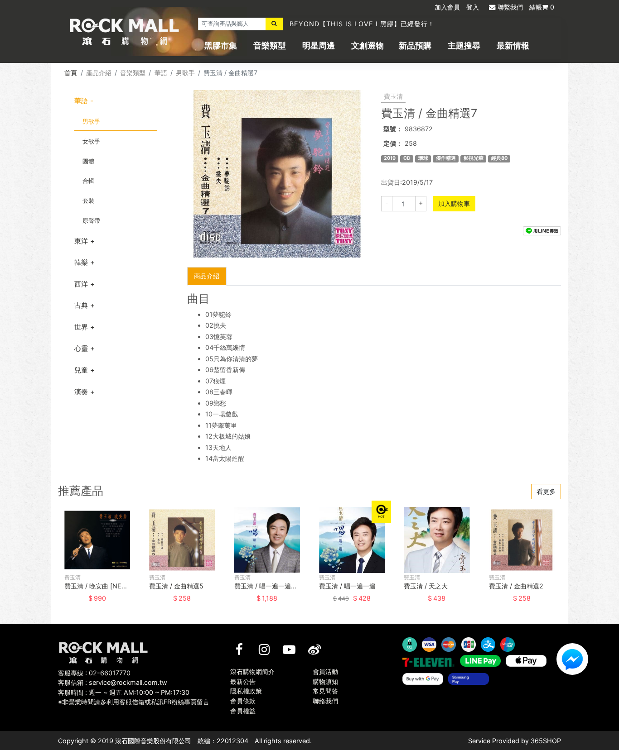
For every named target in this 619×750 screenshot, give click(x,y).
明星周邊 (318, 45)
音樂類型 (269, 45)
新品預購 (415, 45)
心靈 (81, 348)
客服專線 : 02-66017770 (94, 673)
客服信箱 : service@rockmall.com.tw (112, 682)
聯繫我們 (510, 7)
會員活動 (325, 671)
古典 (81, 305)
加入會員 (447, 7)
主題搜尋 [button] (464, 45)
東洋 (81, 241)
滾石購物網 (124, 31)
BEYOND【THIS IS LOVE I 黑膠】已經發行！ (362, 24)
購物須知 (325, 681)
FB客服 (572, 659)
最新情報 (513, 45)
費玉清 (393, 96)
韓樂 (81, 262)
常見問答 (325, 691)
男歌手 (185, 72)
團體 (88, 161)
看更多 (546, 491)
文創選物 (367, 45)
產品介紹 (98, 72)
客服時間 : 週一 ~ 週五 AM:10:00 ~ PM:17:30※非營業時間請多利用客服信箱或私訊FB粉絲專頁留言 (133, 697)
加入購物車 (454, 203)
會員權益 (243, 711)
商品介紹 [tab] (206, 276)
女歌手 (91, 141)
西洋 (81, 284)
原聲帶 (91, 220)
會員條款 (243, 701)
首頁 (70, 72)
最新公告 (243, 681)
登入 (472, 7)
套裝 (88, 200)
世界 (81, 327)
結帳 (541, 7)
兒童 (81, 370)
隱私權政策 (246, 691)
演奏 (81, 391)
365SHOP (546, 741)
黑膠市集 (220, 45)
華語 (161, 72)
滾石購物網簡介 (252, 671)
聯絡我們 (325, 701)
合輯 (88, 180)
